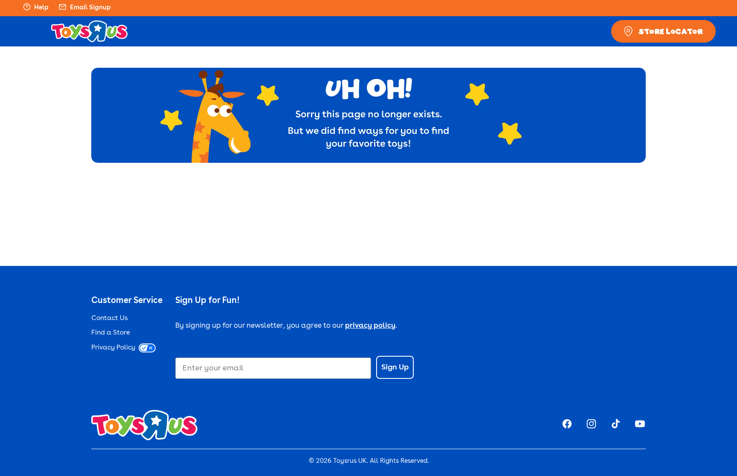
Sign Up (395, 367)
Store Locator (670, 31)
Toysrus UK (350, 461)
